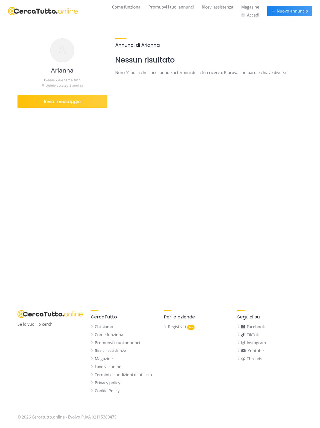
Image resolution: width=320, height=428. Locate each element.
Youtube (256, 350)
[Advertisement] (62, 199)
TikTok (253, 334)
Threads (254, 358)
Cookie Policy (107, 390)
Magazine (250, 7)
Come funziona (126, 7)
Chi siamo (104, 326)
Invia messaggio (62, 101)
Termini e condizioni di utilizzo (123, 374)
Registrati (177, 326)
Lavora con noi (108, 366)
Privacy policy (107, 382)
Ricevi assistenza (217, 7)
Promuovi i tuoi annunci (171, 7)
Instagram (256, 342)
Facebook (256, 326)
